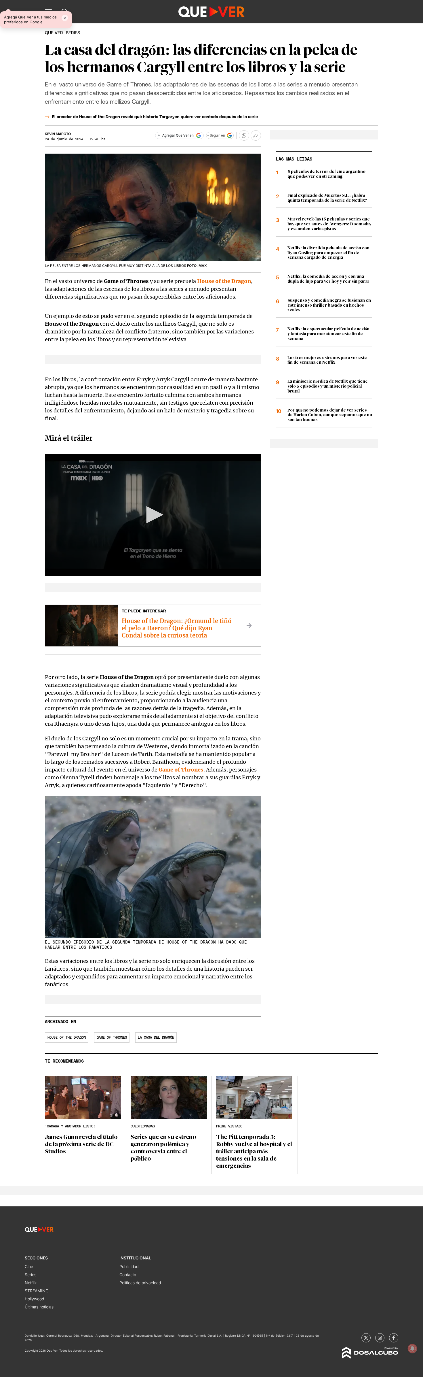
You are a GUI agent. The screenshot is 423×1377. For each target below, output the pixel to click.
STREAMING (36, 1290)
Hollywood (34, 1298)
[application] (153, 515)
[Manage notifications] (412, 1348)
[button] (152, 514)
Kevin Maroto (58, 134)
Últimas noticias (39, 1306)
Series (30, 1274)
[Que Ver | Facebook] (393, 1337)
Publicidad (128, 1266)
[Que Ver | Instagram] (380, 1337)
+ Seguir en (216, 135)
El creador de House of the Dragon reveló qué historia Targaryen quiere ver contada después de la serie (155, 117)
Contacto (127, 1274)
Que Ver (54, 33)
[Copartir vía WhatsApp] (244, 135)
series (73, 33)
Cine (29, 1266)
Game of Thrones (112, 1037)
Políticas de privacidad (140, 1282)
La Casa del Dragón (156, 1037)
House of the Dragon (224, 281)
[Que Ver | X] (366, 1337)
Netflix (31, 1282)
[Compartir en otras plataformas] (256, 135)
